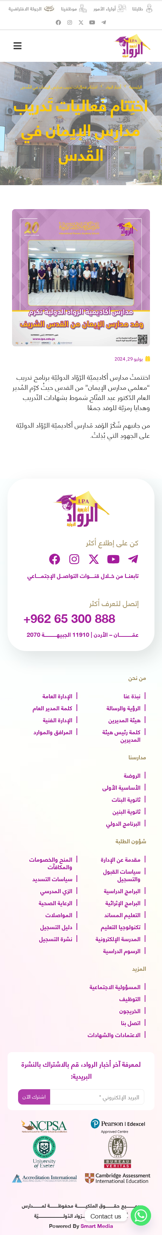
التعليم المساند (122, 914)
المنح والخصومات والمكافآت (50, 862)
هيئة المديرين (125, 719)
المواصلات (59, 914)
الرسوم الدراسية (122, 950)
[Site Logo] (132, 46)
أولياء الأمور (104, 8)
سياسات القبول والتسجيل (122, 874)
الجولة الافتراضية (25, 8)
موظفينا (69, 8)
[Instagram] (69, 22)
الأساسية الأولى (121, 786)
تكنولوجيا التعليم (121, 926)
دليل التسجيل (56, 926)
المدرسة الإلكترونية (118, 938)
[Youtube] (92, 22)
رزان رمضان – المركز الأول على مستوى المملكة (101, 1144)
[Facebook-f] (58, 22)
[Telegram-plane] (103, 22)
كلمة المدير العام (52, 707)
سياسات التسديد (52, 878)
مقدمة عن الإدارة (121, 858)
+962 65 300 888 (69, 617)
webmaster (58, 1212)
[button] (17, 45)
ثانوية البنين (127, 810)
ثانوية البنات (126, 798)
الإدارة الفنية (57, 719)
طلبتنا (137, 8)
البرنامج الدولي (123, 822)
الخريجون (130, 1010)
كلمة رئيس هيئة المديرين (121, 735)
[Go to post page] (97, 1082)
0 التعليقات (137, 1222)
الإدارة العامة (57, 695)
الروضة (132, 774)
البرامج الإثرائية (123, 902)
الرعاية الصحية (55, 902)
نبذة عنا (132, 695)
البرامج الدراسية (122, 890)
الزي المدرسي (56, 890)
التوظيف (130, 998)
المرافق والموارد (53, 731)
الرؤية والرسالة (124, 707)
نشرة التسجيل (55, 938)
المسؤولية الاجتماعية (115, 986)
